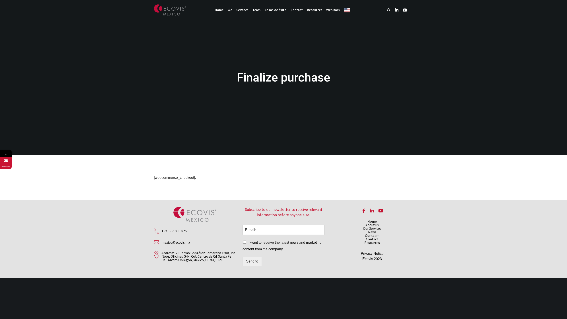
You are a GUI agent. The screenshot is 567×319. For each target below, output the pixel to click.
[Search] (387, 10)
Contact (372, 239)
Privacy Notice (372, 253)
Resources (372, 242)
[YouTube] (403, 10)
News (372, 232)
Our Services (372, 228)
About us (372, 225)
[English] (348, 10)
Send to (252, 261)
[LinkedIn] (395, 10)
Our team (372, 235)
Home (372, 221)
